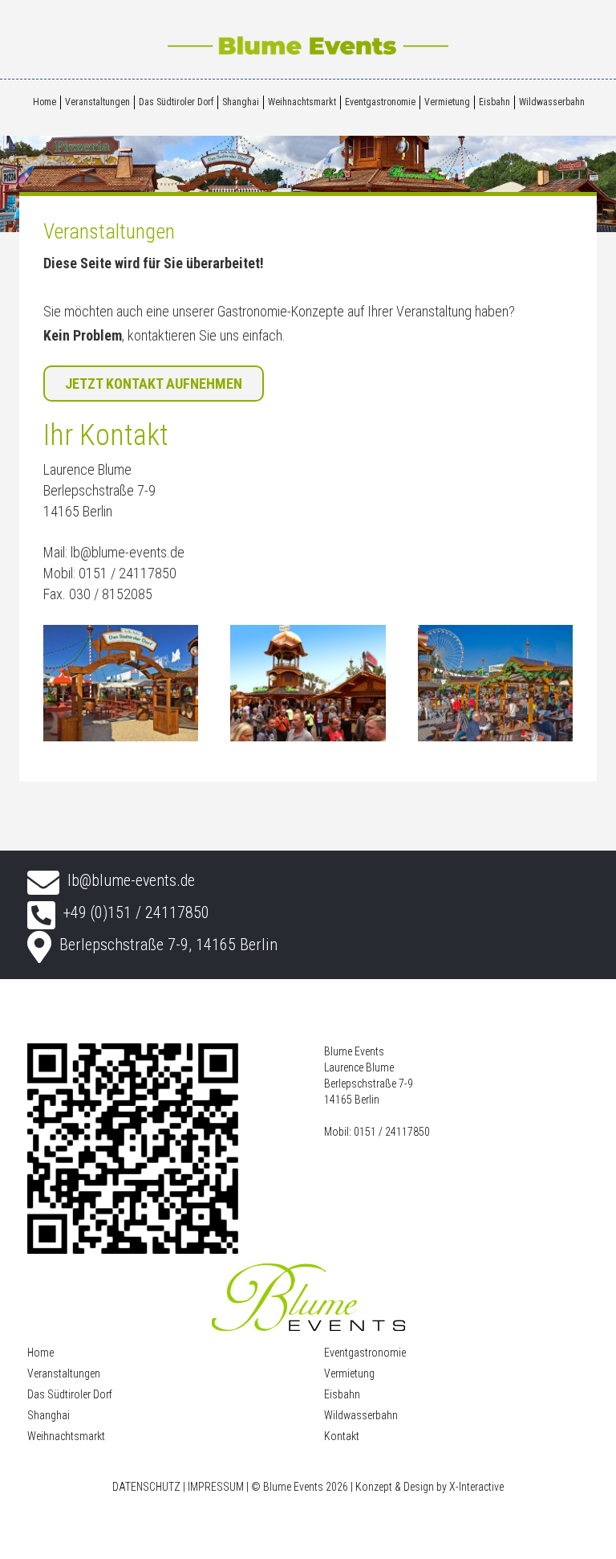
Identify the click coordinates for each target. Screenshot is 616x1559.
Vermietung (447, 102)
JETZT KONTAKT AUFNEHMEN (153, 383)
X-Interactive (476, 1486)
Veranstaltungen (97, 102)
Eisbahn (494, 102)
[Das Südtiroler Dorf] (120, 689)
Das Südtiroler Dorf (176, 102)
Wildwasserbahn (552, 102)
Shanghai (240, 102)
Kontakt (341, 1436)
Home (44, 102)
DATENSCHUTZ (146, 1486)
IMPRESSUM (216, 1486)
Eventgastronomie (380, 102)
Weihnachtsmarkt (302, 102)
